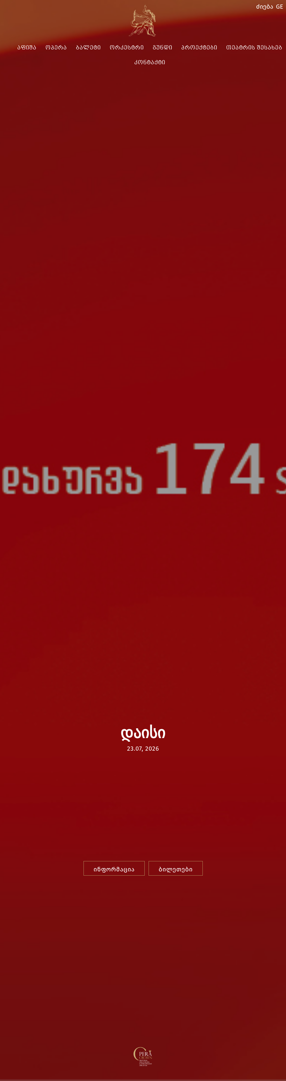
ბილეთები (176, 869)
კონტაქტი (149, 63)
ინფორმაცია (114, 869)
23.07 (134, 748)
